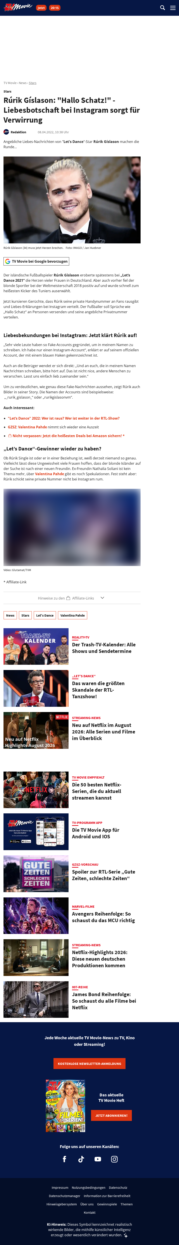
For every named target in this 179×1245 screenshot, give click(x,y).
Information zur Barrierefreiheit (107, 1196)
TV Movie (10, 83)
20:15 (55, 8)
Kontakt (89, 1212)
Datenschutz (118, 1187)
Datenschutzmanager (64, 1196)
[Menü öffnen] (173, 8)
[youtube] (97, 1159)
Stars (32, 83)
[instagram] (114, 1159)
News (23, 83)
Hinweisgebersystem (61, 1204)
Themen (126, 1204)
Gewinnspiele (107, 1204)
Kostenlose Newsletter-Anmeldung (89, 1063)
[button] (72, 598)
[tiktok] (81, 1159)
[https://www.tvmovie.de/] (18, 7)
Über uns (87, 1204)
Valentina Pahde (32, 427)
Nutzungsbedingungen (88, 1187)
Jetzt (41, 8)
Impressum (60, 1187)
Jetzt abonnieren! (111, 1115)
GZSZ (12, 427)
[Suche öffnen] (162, 8)
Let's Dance (44, 615)
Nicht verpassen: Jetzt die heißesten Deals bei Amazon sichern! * (69, 435)
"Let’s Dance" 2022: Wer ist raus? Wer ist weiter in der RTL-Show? (64, 418)
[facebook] (64, 1159)
